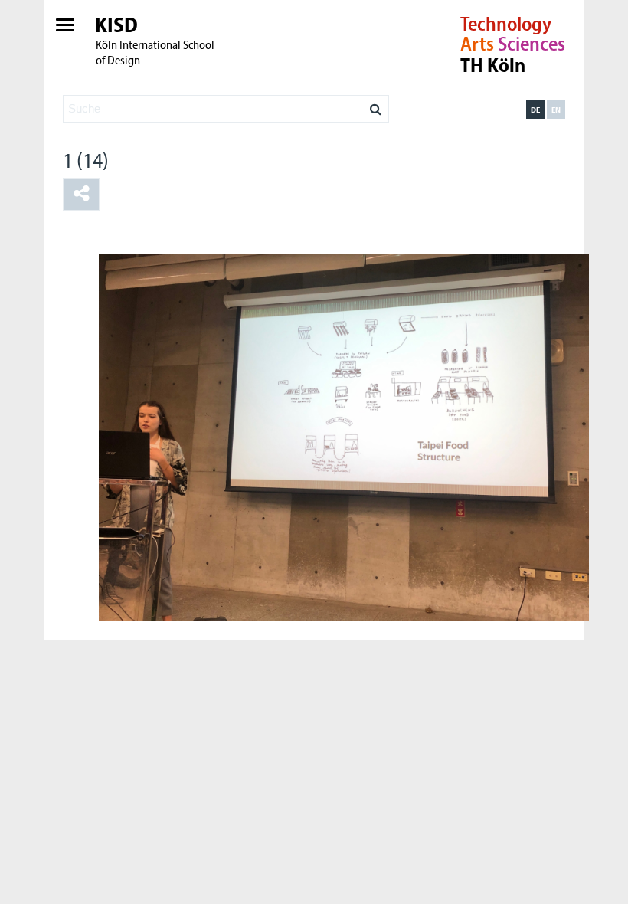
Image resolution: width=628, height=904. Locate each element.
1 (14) (86, 159)
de (535, 109)
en (556, 109)
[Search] (375, 105)
